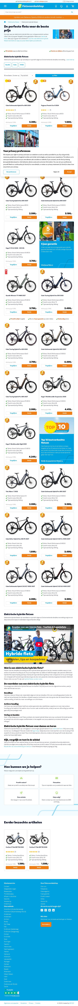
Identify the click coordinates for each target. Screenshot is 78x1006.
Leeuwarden (8, 959)
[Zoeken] (72, 12)
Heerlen (6, 952)
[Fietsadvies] (56, 6)
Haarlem (6, 944)
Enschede (7, 937)
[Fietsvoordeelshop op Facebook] (42, 910)
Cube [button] (15, 65)
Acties (42, 899)
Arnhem (6, 919)
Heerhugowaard (9, 949)
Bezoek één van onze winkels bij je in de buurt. (18, 747)
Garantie (6, 899)
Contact (6, 886)
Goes (5, 939)
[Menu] (5, 6)
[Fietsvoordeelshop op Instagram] (45, 910)
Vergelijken (13, 126)
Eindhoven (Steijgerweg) (11, 932)
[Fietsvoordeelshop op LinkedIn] (53, 910)
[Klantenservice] (61, 6)
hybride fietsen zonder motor (33, 679)
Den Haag (7, 924)
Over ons (43, 886)
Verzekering (7, 901)
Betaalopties (8, 891)
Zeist (5, 979)
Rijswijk (6, 969)
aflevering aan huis (62, 51)
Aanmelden (45, 924)
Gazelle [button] (7, 65)
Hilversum (7, 957)
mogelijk (18, 319)
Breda (6, 922)
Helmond (7, 954)
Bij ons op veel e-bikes (41, 319)
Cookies (37, 1003)
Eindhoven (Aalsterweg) (11, 929)
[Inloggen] (67, 6)
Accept (69, 172)
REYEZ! (72, 1003)
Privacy (31, 1003)
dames (43, 36)
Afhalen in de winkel (10, 896)
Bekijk (29, 126)
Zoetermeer (7, 982)
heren (6, 39)
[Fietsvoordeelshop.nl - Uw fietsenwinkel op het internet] (31, 6)
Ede (5, 927)
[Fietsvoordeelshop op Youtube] (49, 910)
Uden (5, 977)
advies (63, 319)
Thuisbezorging (8, 894)
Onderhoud (7, 904)
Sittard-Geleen (8, 974)
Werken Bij (44, 901)
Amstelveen (7, 914)
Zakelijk (43, 904)
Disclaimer (24, 1003)
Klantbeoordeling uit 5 (24, 1)
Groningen (7, 942)
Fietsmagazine (45, 891)
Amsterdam (7, 917)
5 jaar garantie (45, 894)
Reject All (56, 172)
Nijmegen (7, 962)
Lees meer (69, 60)
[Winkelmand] (73, 6)
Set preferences (11, 172)
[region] (39, 162)
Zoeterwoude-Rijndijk (10, 984)
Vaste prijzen (42, 1)
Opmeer (6, 964)
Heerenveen (7, 947)
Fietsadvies (44, 889)
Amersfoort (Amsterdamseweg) (13, 909)
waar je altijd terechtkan (16, 51)
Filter (55, 75)
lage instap (36, 731)
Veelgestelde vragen (10, 889)
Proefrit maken (45, 896)
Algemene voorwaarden (11, 1003)
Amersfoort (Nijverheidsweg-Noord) (15, 912)
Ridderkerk (7, 967)
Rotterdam (7, 972)
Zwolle (6, 987)
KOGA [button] (22, 65)
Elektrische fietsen (13, 22)
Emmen (6, 934)
